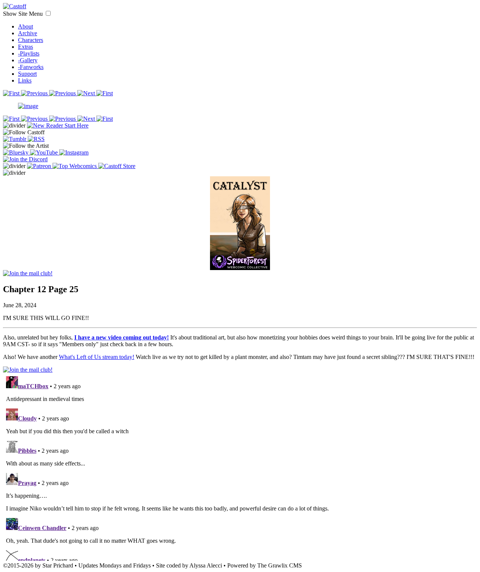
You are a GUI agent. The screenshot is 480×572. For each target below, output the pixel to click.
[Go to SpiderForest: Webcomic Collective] (240, 262)
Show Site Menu (23, 14)
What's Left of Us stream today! (96, 357)
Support (27, 74)
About (25, 26)
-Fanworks (31, 67)
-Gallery (28, 60)
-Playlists (28, 53)
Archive (27, 33)
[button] (48, 13)
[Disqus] (240, 467)
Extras (25, 47)
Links (25, 80)
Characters (30, 40)
